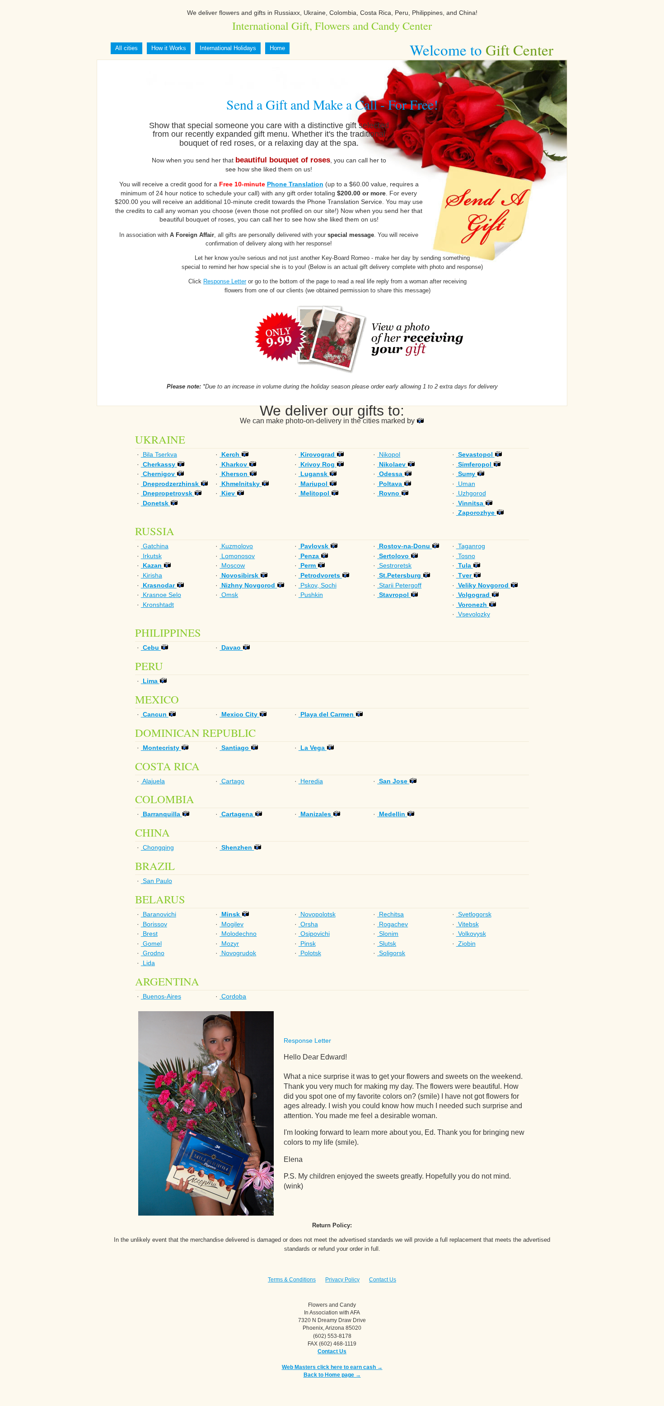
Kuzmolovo (236, 546)
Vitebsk (467, 924)
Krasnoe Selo (161, 594)
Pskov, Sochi (318, 585)
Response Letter (224, 281)
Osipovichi (314, 933)
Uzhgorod (471, 493)
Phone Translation (295, 184)
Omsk (229, 594)
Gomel (151, 943)
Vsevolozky (473, 614)
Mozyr (229, 943)
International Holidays (228, 48)
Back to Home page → (332, 1375)
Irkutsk (151, 556)
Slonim (387, 933)
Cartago (232, 781)
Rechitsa (390, 914)
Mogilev (231, 924)
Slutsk (386, 943)
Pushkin (311, 594)
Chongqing (157, 847)
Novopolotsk (317, 914)
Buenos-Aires (161, 996)
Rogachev (392, 924)
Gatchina (154, 546)
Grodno (152, 953)
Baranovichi (158, 914)
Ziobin (466, 943)
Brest (149, 933)
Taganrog (470, 546)
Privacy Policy (342, 1279)
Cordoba (233, 996)
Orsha (308, 924)
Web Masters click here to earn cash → (332, 1367)
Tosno (465, 556)
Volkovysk (471, 933)
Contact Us (382, 1279)
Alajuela (153, 781)
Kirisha (151, 575)
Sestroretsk (394, 565)
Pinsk (307, 943)
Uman (465, 483)
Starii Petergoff (399, 585)
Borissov (154, 924)
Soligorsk (391, 953)
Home (277, 48)
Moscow (232, 565)
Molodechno (238, 933)
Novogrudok (238, 953)
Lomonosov (237, 556)
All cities (126, 48)
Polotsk (310, 953)
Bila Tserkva (159, 454)
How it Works (168, 48)
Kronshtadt (157, 604)
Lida (148, 963)
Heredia (311, 781)
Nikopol (388, 454)
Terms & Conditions (292, 1279)
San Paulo (156, 880)
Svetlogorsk (473, 914)
